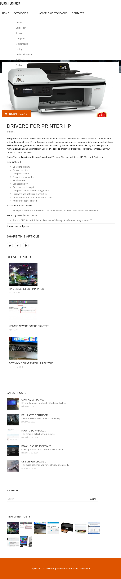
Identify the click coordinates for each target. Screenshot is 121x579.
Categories (20, 13)
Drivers (19, 22)
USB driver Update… (34, 461)
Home (5, 13)
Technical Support (24, 54)
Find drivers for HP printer (26, 289)
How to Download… (33, 430)
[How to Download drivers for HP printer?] (80, 528)
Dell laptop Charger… (35, 415)
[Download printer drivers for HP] (67, 528)
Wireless (20, 59)
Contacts (78, 13)
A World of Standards (53, 13)
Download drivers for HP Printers (31, 363)
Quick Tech (21, 27)
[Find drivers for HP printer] (61, 274)
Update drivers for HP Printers (29, 326)
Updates (20, 70)
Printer (19, 65)
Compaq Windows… (33, 399)
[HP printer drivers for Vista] (53, 528)
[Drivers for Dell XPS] (26, 541)
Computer (20, 38)
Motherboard (22, 43)
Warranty (20, 75)
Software (20, 81)
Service (19, 33)
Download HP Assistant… (37, 446)
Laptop (19, 49)
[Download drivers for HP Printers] (61, 348)
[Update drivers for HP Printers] (61, 311)
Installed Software (27, 215)
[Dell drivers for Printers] (13, 541)
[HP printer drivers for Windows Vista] (94, 528)
